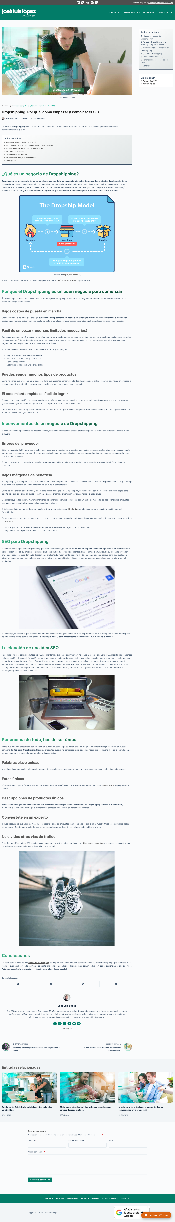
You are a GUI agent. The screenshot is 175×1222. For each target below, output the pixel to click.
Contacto (163, 12)
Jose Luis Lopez (7, 106)
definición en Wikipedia (68, 280)
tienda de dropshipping (38, 962)
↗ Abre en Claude (148, 84)
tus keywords (108, 785)
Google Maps (72, 1199)
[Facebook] (18, 984)
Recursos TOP (148, 12)
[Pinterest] (83, 984)
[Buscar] (172, 12)
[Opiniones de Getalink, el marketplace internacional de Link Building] (29, 1087)
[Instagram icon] (74, 1023)
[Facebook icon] (55, 1023)
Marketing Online (38, 118)
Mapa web (60, 1199)
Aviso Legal (125, 1199)
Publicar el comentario (40, 1180)
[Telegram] (87, 2)
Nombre (32, 1140)
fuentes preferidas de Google (160, 3)
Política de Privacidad (90, 1199)
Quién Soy (113, 12)
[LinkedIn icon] (60, 1023)
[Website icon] (64, 1023)
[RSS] (96, 2)
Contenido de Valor (130, 12)
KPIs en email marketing (93, 843)
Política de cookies (110, 1199)
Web (111, 1140)
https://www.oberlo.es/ (72, 275)
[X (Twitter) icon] (69, 1023)
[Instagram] (92, 2)
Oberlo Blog (73, 509)
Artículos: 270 (67, 1029)
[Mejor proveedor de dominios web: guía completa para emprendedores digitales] (87, 1087)
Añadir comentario (36, 1152)
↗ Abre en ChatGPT (149, 81)
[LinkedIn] (78, 2)
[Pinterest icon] (79, 1023)
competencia (7, 521)
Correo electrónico (77, 1140)
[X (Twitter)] (82, 2)
